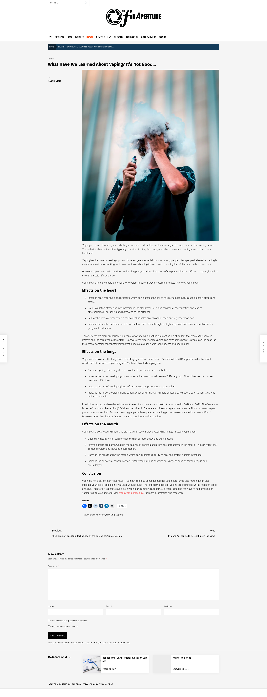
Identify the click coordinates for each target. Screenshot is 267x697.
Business (79, 37)
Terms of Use (106, 684)
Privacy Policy (90, 684)
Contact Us (64, 684)
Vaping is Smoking (182, 657)
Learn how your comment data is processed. (109, 642)
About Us (53, 684)
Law (109, 37)
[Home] (50, 37)
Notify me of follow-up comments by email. (68, 621)
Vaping (119, 514)
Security (118, 37)
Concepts (59, 37)
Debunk (162, 37)
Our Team (76, 684)
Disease (94, 514)
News (69, 37)
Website (168, 606)
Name (51, 606)
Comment (53, 566)
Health (89, 37)
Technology (132, 37)
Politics (100, 37)
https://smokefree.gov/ (131, 492)
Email (109, 606)
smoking (110, 514)
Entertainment (148, 37)
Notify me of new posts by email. (64, 626)
